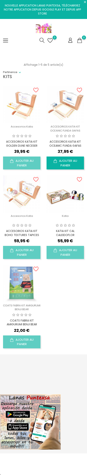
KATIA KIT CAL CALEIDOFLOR (65, 233)
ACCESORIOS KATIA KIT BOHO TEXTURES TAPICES (22, 233)
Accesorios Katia (22, 126)
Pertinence (10, 72)
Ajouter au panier (24, 163)
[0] (79, 40)
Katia (65, 216)
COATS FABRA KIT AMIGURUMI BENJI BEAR (21, 307)
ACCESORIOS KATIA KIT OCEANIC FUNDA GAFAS (65, 129)
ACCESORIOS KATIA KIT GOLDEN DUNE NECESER (21, 144)
